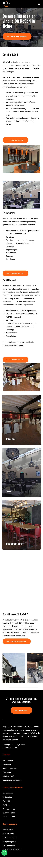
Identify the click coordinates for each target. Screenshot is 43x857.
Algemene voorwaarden (12, 780)
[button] (39, 4)
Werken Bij (7, 764)
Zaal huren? (7, 772)
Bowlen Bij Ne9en (9, 768)
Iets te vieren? (8, 776)
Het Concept (8, 760)
